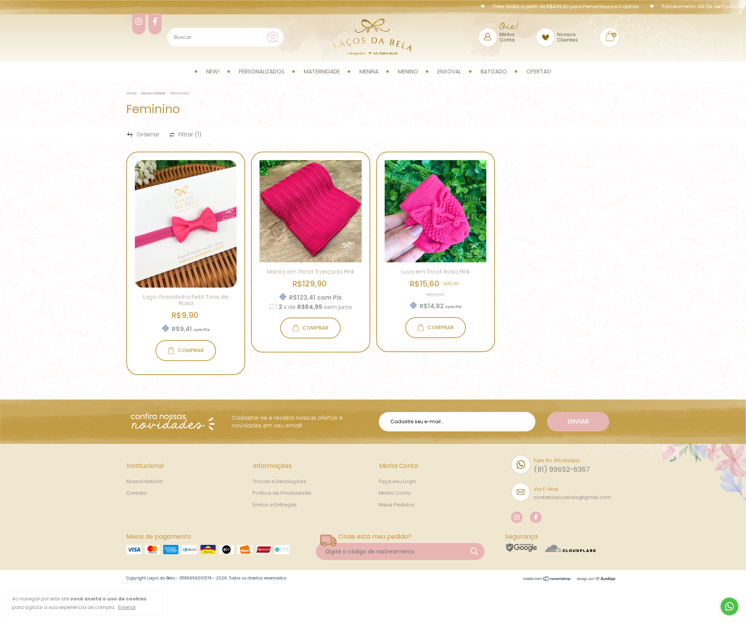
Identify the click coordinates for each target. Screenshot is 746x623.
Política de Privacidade (282, 493)
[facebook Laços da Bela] (155, 24)
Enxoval (449, 71)
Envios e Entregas (275, 504)
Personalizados (261, 71)
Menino (408, 71)
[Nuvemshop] (547, 579)
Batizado (494, 71)
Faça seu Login (397, 481)
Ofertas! (538, 71)
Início (131, 93)
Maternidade (322, 71)
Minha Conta (395, 493)
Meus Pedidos (397, 504)
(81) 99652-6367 (562, 469)
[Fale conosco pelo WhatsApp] (729, 606)
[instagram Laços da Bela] (138, 24)
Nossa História (144, 481)
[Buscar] (272, 36)
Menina (368, 71)
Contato (136, 493)
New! (213, 71)
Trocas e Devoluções (279, 481)
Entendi (127, 607)
